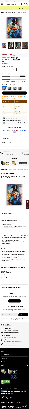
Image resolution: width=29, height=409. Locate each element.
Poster (19, 69)
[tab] (4, 169)
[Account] (24, 4)
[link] (14, 163)
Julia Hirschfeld (8, 59)
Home (2, 12)
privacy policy (19, 318)
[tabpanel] (14, 226)
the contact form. (23, 296)
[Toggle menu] (2, 4)
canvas (5, 69)
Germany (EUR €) (7, 387)
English (15, 388)
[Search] (22, 4)
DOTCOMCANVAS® (8, 402)
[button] (27, 204)
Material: (7, 66)
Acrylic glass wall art (10, 12)
